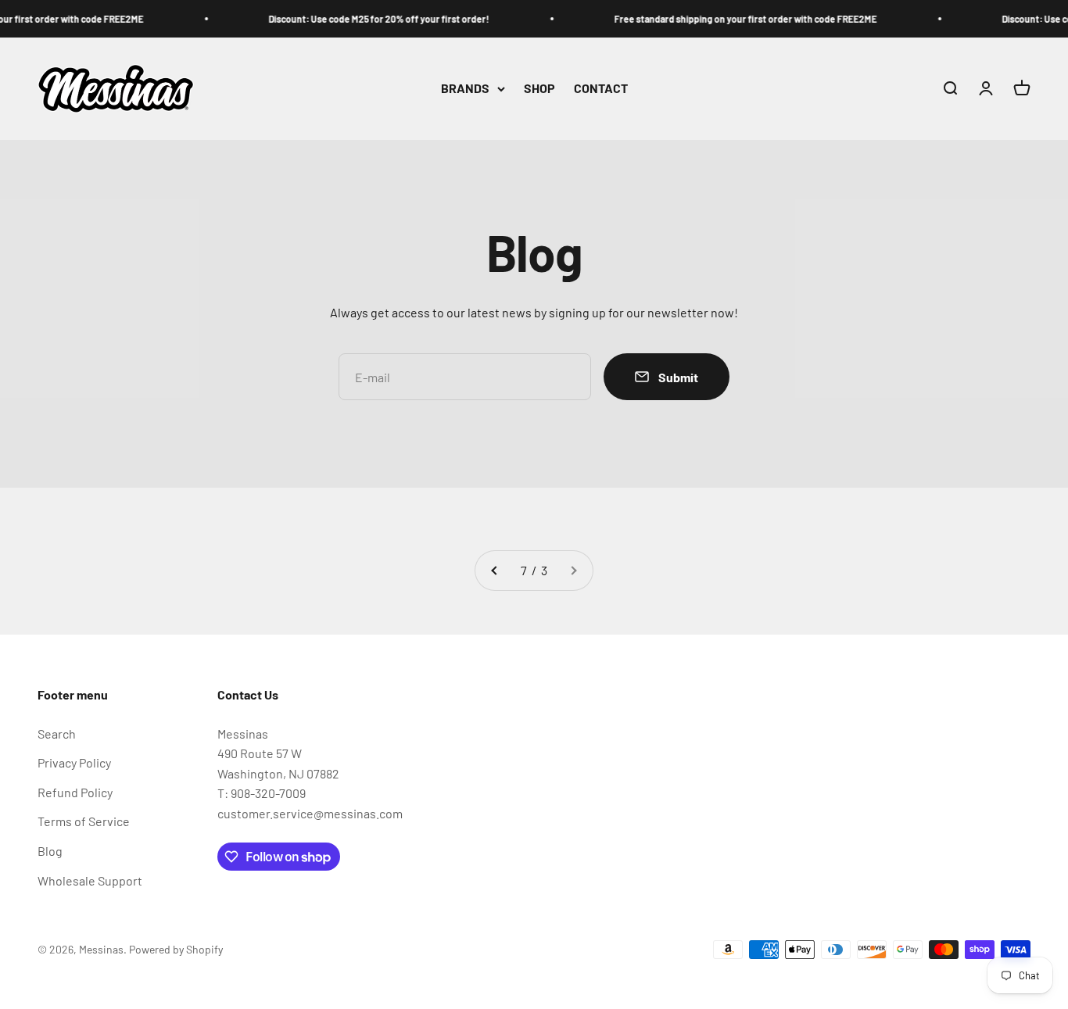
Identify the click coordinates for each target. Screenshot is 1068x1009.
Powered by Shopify (176, 949)
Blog (50, 850)
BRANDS (465, 88)
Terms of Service (84, 821)
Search (57, 733)
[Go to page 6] (494, 570)
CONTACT (601, 88)
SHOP (539, 88)
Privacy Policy (74, 762)
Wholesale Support (90, 880)
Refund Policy (75, 792)
